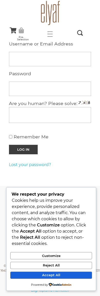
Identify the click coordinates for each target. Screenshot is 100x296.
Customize (51, 256)
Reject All (51, 265)
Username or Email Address (41, 43)
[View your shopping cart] (13, 30)
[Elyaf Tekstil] (50, 13)
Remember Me (30, 136)
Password (20, 73)
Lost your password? (30, 164)
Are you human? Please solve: (44, 103)
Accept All (51, 275)
